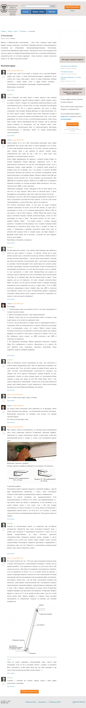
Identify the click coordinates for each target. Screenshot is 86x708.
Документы (42, 702)
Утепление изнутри (67, 72)
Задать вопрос (72, 124)
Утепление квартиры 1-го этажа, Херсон (71, 78)
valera (9, 140)
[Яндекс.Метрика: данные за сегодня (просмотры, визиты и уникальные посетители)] (79, 702)
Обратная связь (31, 702)
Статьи (25, 12)
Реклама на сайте (54, 702)
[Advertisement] (43, 23)
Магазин (52, 12)
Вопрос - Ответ (38, 12)
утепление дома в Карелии (69, 66)
